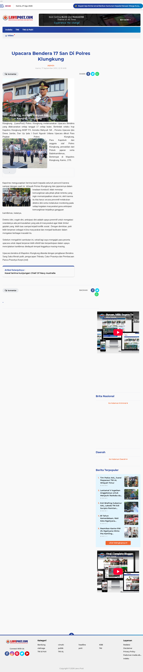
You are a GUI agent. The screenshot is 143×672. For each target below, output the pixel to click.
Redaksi (126, 645)
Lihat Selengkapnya (117, 543)
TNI (17, 29)
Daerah (100, 452)
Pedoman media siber (132, 655)
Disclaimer (127, 648)
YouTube (29, 657)
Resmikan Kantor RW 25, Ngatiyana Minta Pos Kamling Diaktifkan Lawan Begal (110, 531)
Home (8, 6)
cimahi (61, 645)
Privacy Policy (129, 652)
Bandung (41, 645)
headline (82, 645)
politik (60, 648)
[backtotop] (71, 635)
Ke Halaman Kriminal (117, 403)
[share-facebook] (88, 74)
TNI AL (61, 652)
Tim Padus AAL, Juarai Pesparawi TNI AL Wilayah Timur (110, 480)
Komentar (11, 74)
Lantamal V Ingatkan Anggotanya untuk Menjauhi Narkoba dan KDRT (111, 493)
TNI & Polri (27, 29)
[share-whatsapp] (97, 74)
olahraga (41, 648)
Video (11, 35)
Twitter (23, 657)
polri (80, 648)
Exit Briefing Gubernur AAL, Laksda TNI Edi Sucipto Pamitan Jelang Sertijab (111, 505)
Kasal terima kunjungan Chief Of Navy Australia (30, 273)
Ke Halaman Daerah (117, 459)
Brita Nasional (105, 396)
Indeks (8, 29)
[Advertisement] (118, 371)
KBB (101, 645)
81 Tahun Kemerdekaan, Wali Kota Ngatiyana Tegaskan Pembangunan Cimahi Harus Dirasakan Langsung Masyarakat (111, 518)
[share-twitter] (93, 74)
